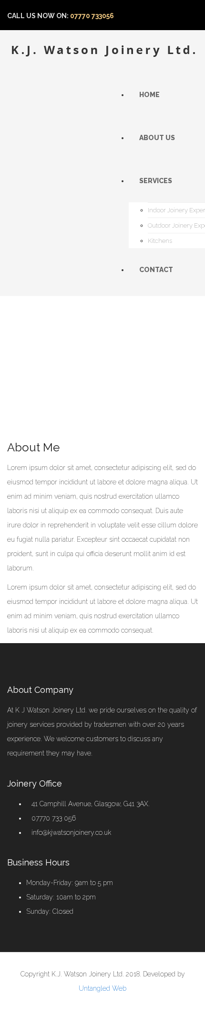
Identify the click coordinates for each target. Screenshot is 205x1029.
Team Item (108, 359)
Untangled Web (102, 988)
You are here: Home (51, 359)
